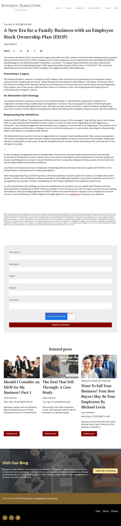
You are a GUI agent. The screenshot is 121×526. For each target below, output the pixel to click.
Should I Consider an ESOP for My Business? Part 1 (22, 387)
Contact (107, 8)
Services (68, 8)
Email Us (29, 498)
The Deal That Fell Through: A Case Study (58, 387)
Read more (11, 434)
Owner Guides (93, 8)
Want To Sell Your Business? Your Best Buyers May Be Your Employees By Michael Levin (98, 397)
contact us (75, 194)
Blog (116, 8)
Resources (79, 8)
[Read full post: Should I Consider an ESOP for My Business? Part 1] (22, 366)
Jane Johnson (10, 44)
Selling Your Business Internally (96, 381)
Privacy (114, 511)
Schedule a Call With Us (46, 498)
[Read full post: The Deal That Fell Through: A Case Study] (60, 366)
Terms (106, 511)
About (57, 8)
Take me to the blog (105, 471)
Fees (98, 511)
